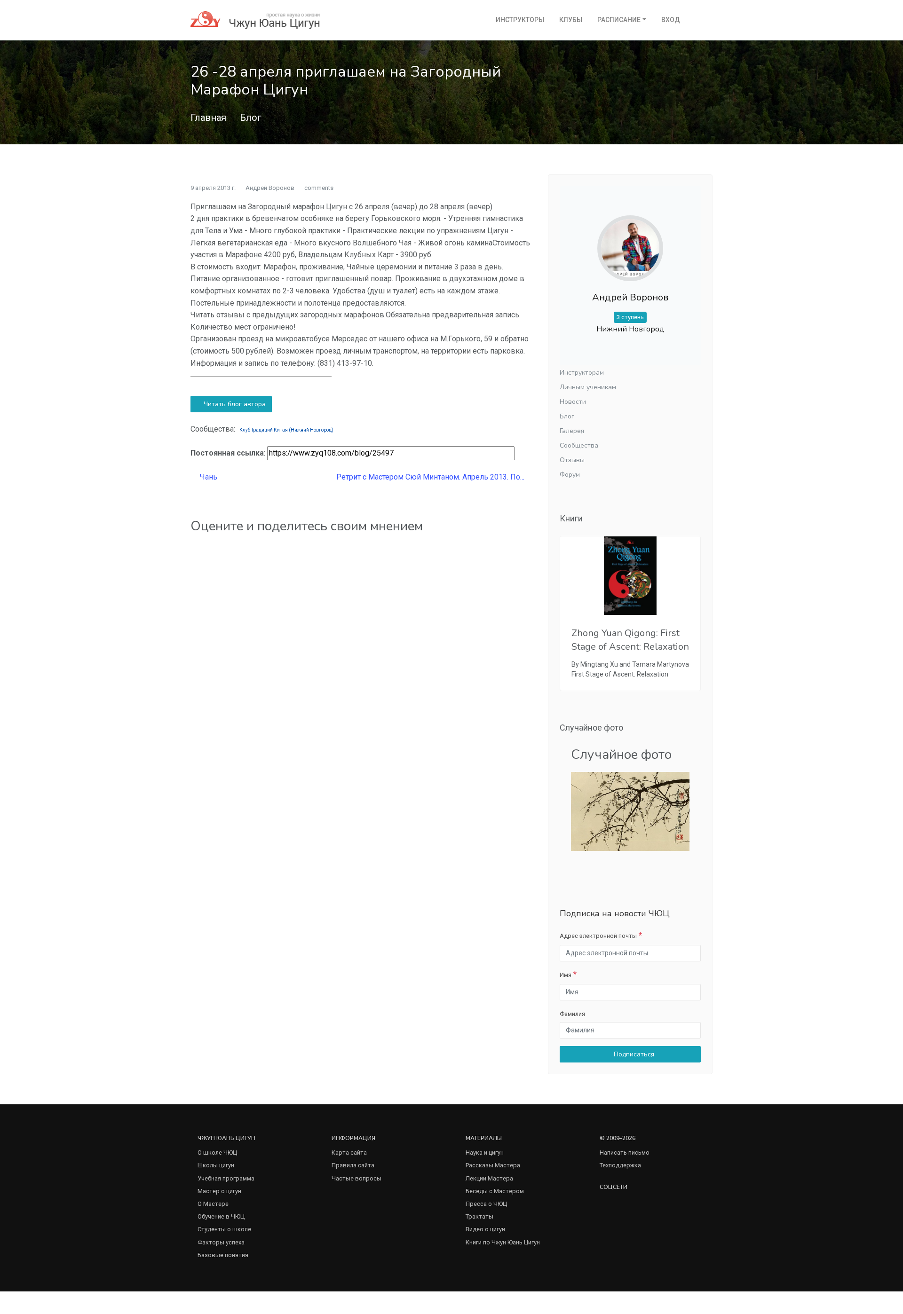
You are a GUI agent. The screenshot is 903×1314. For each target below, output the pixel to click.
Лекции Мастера (489, 1178)
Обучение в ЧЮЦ (221, 1216)
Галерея (572, 430)
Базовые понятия (223, 1255)
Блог (250, 117)
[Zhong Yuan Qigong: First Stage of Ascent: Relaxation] (630, 575)
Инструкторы (520, 20)
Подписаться (633, 1054)
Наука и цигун (485, 1152)
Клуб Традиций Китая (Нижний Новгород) (286, 430)
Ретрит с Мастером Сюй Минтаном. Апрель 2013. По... (431, 476)
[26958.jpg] (630, 810)
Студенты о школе (224, 1229)
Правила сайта (353, 1165)
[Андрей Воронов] (630, 240)
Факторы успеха (221, 1242)
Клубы (570, 20)
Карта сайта (349, 1152)
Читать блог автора (234, 404)
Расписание (619, 20)
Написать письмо (625, 1152)
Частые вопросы (356, 1178)
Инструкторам (582, 372)
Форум (570, 474)
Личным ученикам (588, 387)
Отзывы (572, 460)
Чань (207, 476)
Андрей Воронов (270, 187)
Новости (573, 401)
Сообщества (579, 445)
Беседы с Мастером (495, 1191)
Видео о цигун (485, 1229)
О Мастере (213, 1203)
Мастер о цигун (219, 1191)
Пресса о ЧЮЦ (486, 1203)
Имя (565, 974)
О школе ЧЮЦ (217, 1152)
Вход (670, 20)
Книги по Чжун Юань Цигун (503, 1242)
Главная (208, 117)
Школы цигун (216, 1165)
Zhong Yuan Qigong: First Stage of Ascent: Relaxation (630, 640)
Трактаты (479, 1216)
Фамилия (572, 1013)
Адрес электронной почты (598, 935)
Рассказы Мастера (493, 1165)
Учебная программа (226, 1178)
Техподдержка (620, 1165)
